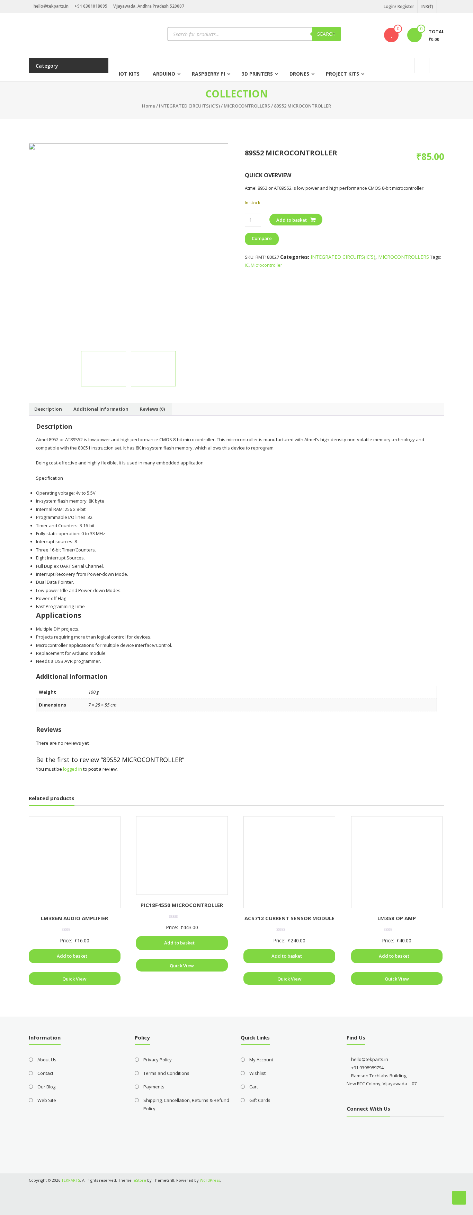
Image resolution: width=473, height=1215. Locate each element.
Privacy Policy (157, 1059)
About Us (46, 1059)
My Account (261, 1059)
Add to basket (291, 220)
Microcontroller (266, 265)
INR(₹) (427, 6)
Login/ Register (399, 6)
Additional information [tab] (100, 409)
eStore (140, 1180)
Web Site (46, 1100)
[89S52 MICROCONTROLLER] (153, 368)
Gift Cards (259, 1100)
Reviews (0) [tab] (152, 409)
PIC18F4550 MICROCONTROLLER (182, 904)
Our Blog (46, 1087)
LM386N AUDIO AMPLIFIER (74, 918)
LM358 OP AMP (396, 918)
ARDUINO (164, 73)
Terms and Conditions (166, 1073)
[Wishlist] (391, 35)
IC (247, 265)
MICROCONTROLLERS (247, 106)
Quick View (74, 979)
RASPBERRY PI (208, 73)
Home (148, 106)
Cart (253, 1087)
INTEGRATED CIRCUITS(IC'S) (189, 106)
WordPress (210, 1180)
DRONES (299, 73)
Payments (153, 1087)
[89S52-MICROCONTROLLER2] (128, 243)
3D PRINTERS (257, 73)
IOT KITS (129, 73)
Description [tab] (48, 409)
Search (326, 34)
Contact (45, 1073)
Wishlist (257, 1073)
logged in (72, 769)
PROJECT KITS (342, 73)
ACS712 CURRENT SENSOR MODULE (289, 918)
